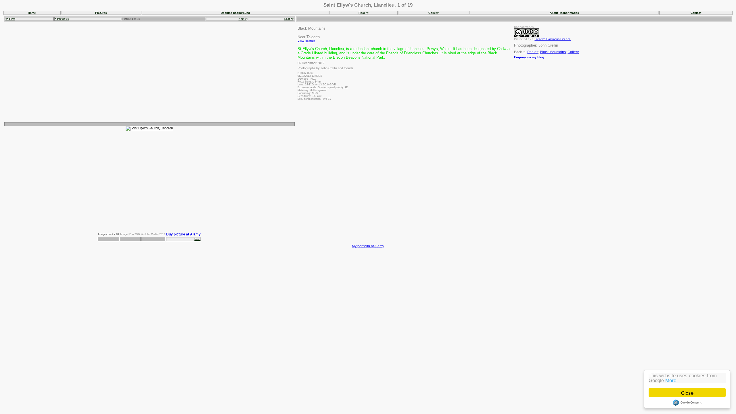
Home (32, 12)
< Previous (62, 19)
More (670, 380)
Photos (532, 52)
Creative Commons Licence (552, 39)
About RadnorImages (564, 12)
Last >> (289, 19)
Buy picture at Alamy (183, 234)
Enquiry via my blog (529, 57)
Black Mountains (553, 52)
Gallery (433, 12)
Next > (242, 19)
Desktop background (235, 12)
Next (197, 239)
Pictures (101, 12)
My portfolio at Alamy (368, 246)
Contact (696, 12)
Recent (363, 12)
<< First (10, 19)
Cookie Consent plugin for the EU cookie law (687, 402)
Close (687, 392)
